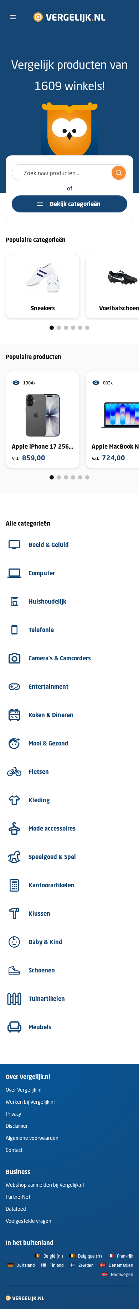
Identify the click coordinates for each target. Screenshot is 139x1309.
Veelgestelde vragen (28, 1221)
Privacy (13, 1114)
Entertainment (48, 686)
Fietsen (39, 771)
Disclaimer (17, 1126)
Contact (14, 1150)
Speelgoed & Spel (52, 856)
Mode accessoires (52, 828)
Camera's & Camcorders (60, 658)
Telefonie (41, 629)
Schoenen (42, 970)
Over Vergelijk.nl (23, 1090)
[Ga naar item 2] (59, 328)
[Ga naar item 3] (66, 328)
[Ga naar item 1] (52, 328)
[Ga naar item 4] (73, 328)
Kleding (39, 800)
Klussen (39, 913)
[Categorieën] (13, 17)
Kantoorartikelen (51, 885)
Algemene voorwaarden (32, 1138)
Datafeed (16, 1209)
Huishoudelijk (47, 601)
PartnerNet (18, 1197)
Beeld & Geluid (49, 544)
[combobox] (69, 172)
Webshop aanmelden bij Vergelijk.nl (45, 1185)
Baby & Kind (45, 941)
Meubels (40, 1027)
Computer (42, 573)
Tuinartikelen (47, 998)
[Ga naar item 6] (87, 328)
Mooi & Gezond (48, 743)
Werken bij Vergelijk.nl (30, 1102)
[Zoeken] (119, 173)
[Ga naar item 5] (80, 328)
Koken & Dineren (51, 715)
